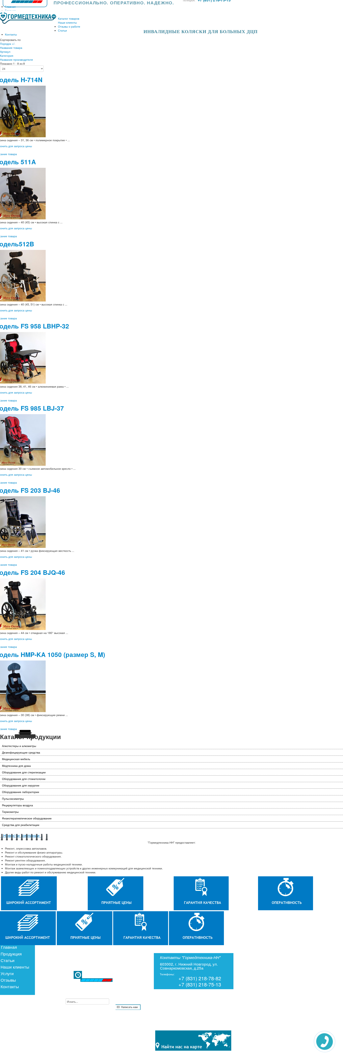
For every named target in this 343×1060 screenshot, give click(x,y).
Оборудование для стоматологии (23, 779)
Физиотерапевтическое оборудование (27, 818)
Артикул (5, 52)
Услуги (7, 973)
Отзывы (8, 980)
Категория (6, 56)
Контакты (10, 986)
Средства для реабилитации (20, 825)
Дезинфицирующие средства (21, 752)
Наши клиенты (15, 967)
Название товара (11, 48)
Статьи (7, 960)
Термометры (10, 812)
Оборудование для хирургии (20, 785)
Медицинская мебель (16, 759)
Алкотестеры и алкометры (19, 746)
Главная (9, 947)
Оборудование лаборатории (20, 792)
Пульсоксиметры (13, 799)
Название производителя (16, 59)
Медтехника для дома (16, 766)
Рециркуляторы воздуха (17, 805)
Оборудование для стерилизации (24, 772)
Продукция (11, 954)
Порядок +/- (7, 44)
